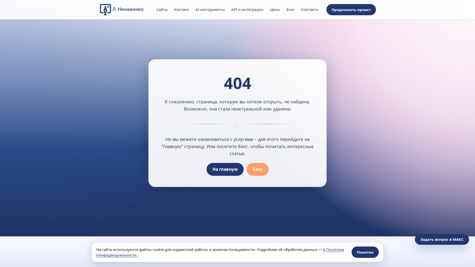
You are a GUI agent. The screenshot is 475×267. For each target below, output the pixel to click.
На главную (225, 169)
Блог (290, 9)
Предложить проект (351, 9)
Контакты (310, 9)
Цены (275, 9)
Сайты (162, 9)
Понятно (365, 252)
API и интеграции (247, 9)
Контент (181, 9)
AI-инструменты (210, 9)
